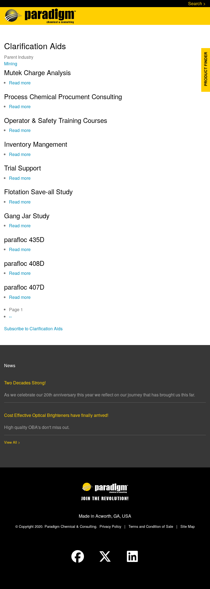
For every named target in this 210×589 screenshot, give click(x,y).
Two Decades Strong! (25, 382)
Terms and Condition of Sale (151, 526)
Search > (197, 3)
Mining (10, 63)
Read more (20, 82)
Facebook (77, 556)
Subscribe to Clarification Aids (33, 328)
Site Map (187, 526)
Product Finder (205, 70)
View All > (12, 442)
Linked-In (132, 556)
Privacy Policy (110, 526)
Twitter (105, 556)
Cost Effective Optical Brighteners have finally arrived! (56, 415)
